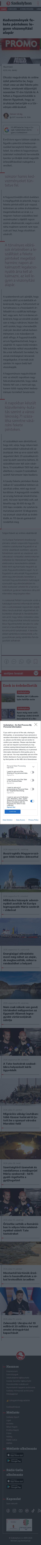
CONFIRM (12, 811)
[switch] (32, 772)
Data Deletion (8, 820)
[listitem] (20, 766)
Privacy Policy (33, 820)
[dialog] (20, 772)
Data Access (20, 820)
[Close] (36, 725)
